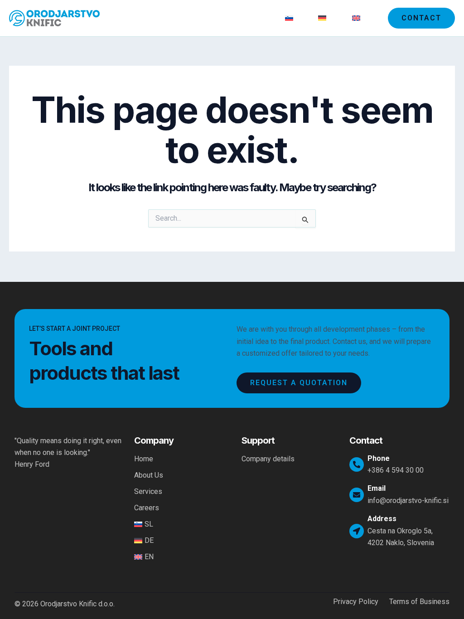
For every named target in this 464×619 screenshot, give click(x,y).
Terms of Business (419, 601)
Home (135, 18)
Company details (268, 459)
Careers (258, 18)
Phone (378, 458)
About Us (174, 18)
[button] (421, 18)
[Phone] (356, 464)
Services (217, 18)
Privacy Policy (355, 601)
